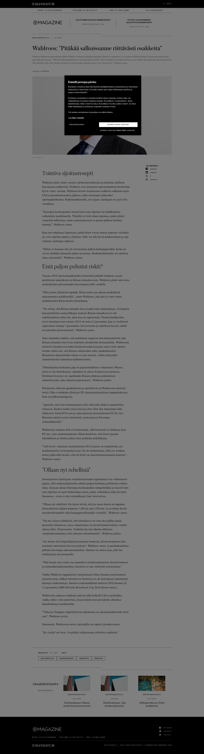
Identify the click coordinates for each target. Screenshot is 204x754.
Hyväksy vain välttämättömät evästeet (117, 130)
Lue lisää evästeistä (76, 117)
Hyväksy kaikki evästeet (118, 124)
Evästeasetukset (76, 124)
